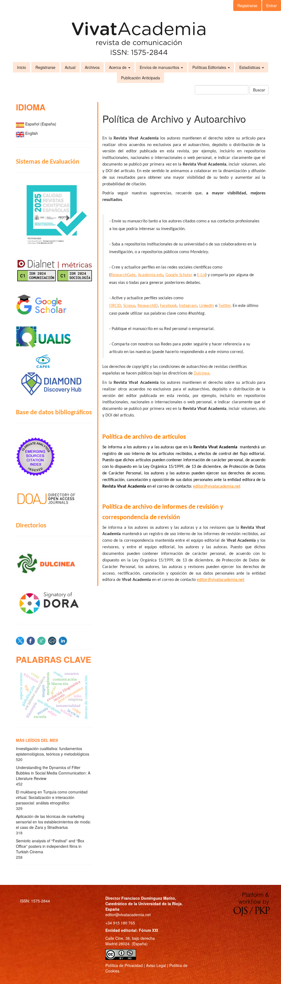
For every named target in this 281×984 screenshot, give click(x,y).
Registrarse (247, 5)
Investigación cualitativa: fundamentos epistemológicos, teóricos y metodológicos (52, 751)
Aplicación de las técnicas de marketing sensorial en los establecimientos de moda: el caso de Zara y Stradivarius (53, 822)
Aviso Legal (156, 965)
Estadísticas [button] (250, 67)
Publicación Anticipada (140, 77)
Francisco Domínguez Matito (148, 898)
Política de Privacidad (124, 965)
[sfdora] (54, 602)
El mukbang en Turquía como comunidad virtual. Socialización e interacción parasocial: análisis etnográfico (52, 797)
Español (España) (40, 124)
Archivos (92, 67)
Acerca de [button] (118, 67)
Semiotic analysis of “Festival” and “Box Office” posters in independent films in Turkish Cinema (50, 846)
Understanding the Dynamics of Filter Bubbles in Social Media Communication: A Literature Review (53, 773)
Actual (70, 67)
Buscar (259, 90)
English (31, 133)
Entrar (271, 5)
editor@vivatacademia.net (128, 914)
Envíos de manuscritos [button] (160, 67)
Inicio (21, 67)
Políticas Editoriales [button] (209, 67)
